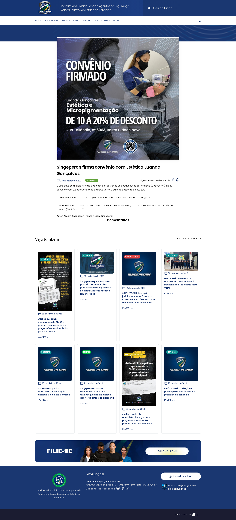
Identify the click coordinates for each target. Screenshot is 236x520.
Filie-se (76, 20)
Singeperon (52, 20)
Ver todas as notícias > (188, 238)
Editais (98, 20)
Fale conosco (111, 20)
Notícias (66, 20)
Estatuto (87, 20)
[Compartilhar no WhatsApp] (177, 180)
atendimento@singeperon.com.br (103, 481)
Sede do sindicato (183, 476)
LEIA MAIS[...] (43, 337)
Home (38, 20)
